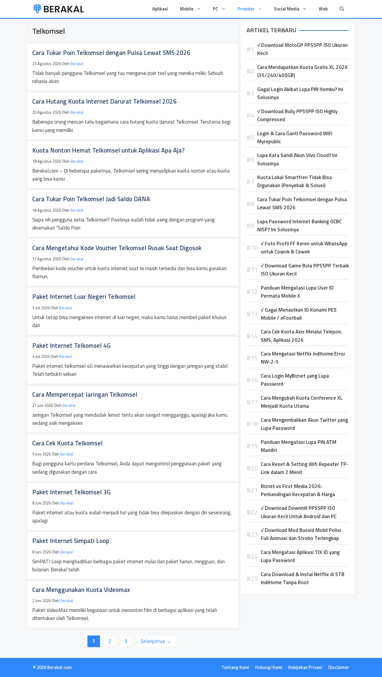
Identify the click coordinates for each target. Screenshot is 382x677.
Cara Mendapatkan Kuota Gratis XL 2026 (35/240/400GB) (302, 71)
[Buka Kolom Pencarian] (342, 9)
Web (323, 8)
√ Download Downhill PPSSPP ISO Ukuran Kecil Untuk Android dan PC (299, 512)
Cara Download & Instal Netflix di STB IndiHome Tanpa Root (302, 578)
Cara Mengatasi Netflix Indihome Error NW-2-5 (303, 358)
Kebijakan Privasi (305, 667)
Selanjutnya (156, 641)
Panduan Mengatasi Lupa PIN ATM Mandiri (298, 446)
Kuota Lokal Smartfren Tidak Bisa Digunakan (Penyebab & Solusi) (294, 181)
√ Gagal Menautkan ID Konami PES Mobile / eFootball (299, 314)
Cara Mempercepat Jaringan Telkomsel (84, 394)
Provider (246, 8)
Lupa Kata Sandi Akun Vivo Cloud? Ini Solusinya (297, 159)
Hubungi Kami (268, 667)
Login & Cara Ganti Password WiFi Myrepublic (294, 137)
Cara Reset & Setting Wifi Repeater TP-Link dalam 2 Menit (305, 468)
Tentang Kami (235, 667)
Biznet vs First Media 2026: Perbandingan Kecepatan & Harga (298, 490)
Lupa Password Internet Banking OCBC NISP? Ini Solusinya (299, 225)
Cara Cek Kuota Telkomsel (67, 443)
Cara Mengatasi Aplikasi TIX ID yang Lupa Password (300, 556)
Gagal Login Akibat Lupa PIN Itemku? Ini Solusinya (300, 93)
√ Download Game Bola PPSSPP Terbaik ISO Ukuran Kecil (305, 270)
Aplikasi (160, 8)
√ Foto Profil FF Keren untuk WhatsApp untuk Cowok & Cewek (304, 248)
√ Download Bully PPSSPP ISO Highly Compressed (297, 115)
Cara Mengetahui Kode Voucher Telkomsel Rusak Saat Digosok (116, 248)
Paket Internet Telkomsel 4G (71, 345)
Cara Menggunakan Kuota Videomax (81, 589)
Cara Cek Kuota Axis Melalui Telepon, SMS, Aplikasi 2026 (301, 336)
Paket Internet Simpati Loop (70, 540)
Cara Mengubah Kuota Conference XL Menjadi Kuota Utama (302, 402)
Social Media (286, 8)
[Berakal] (58, 9)
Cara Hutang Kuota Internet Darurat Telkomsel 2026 (104, 101)
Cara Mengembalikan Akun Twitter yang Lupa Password (304, 424)
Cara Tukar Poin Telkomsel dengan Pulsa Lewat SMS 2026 (111, 52)
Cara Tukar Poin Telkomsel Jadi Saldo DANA (91, 199)
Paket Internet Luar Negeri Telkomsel (83, 296)
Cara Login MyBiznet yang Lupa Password (295, 380)
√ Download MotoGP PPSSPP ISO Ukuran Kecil (302, 49)
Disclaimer (338, 667)
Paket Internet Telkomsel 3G (71, 492)
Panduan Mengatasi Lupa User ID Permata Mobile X (297, 292)
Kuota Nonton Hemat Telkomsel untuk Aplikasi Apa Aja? (108, 150)
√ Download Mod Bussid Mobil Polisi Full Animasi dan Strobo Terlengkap (301, 534)
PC (215, 8)
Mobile (186, 8)
